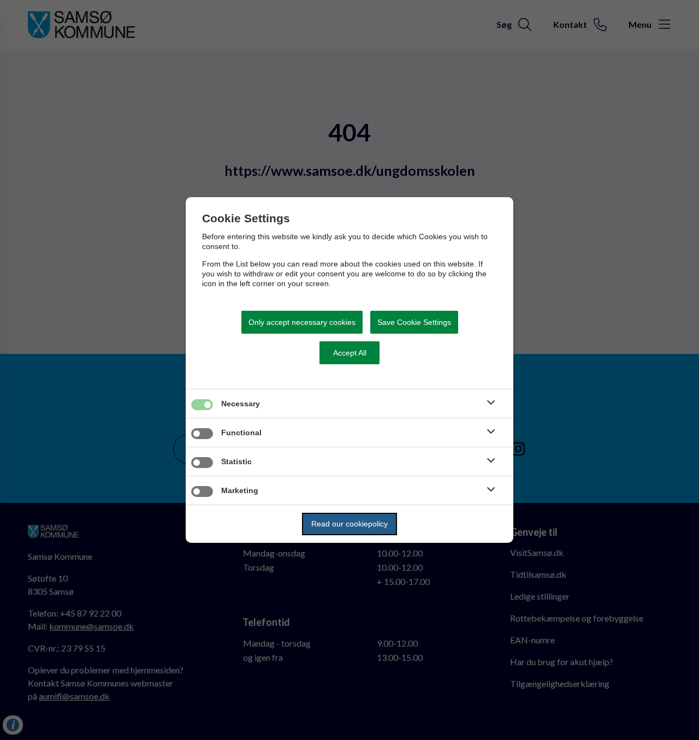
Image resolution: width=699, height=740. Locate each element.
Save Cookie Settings (414, 322)
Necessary (240, 403)
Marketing (239, 490)
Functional (241, 432)
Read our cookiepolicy (349, 523)
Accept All (349, 352)
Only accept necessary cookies (302, 322)
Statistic (236, 461)
